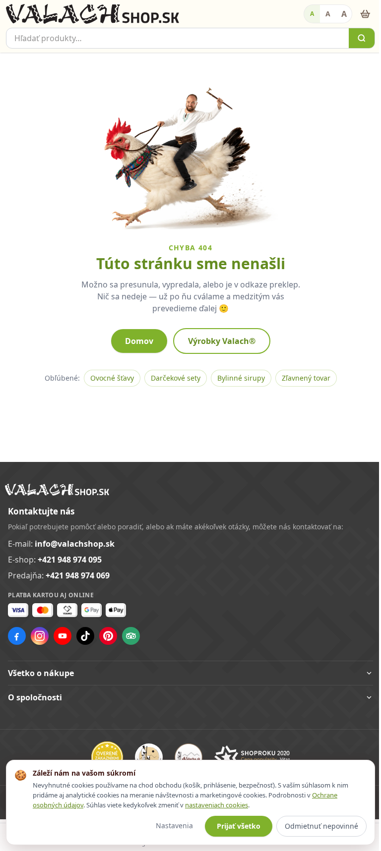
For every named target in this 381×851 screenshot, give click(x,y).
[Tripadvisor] (131, 636)
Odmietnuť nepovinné (314, 826)
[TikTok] (85, 636)
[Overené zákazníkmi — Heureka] (103, 757)
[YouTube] (62, 636)
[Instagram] (40, 636)
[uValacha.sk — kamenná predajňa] (184, 757)
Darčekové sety (175, 378)
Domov (139, 341)
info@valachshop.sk (75, 543)
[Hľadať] (362, 38)
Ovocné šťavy (112, 378)
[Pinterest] (108, 636)
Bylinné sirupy (241, 378)
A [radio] (312, 13)
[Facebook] (17, 636)
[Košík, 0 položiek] (365, 14)
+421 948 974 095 (70, 559)
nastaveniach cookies (216, 804)
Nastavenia (167, 825)
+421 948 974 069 (78, 575)
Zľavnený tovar (306, 378)
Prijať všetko (231, 826)
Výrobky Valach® (221, 341)
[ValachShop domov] (92, 14)
